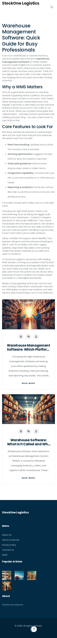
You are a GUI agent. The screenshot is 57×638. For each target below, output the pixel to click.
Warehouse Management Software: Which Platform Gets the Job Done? (28, 348)
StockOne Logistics (20, 3)
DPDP (4, 554)
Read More (28, 383)
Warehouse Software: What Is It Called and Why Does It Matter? (28, 442)
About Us (6, 534)
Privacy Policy (9, 544)
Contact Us (8, 549)
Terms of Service (10, 539)
